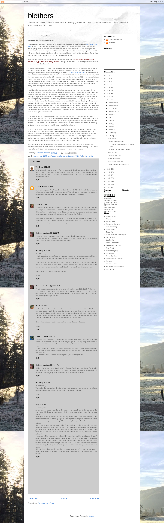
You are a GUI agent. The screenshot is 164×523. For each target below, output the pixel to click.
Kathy (38, 204)
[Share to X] (71, 153)
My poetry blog (111, 256)
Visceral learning (114, 158)
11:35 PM (56, 286)
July (110, 117)
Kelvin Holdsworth (112, 243)
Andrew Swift (110, 221)
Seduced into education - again (119, 149)
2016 (109, 87)
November (112, 105)
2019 (109, 78)
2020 (109, 75)
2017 (109, 84)
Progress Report (111, 264)
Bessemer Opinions (113, 224)
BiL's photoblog (111, 227)
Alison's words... (112, 216)
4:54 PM (56, 365)
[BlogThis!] (69, 153)
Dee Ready (39, 251)
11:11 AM (56, 233)
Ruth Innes (110, 269)
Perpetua (109, 261)
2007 (109, 181)
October (112, 108)
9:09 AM (50, 187)
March (111, 130)
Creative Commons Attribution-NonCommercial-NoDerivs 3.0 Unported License (111, 207)
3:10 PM (47, 251)
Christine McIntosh (43, 233)
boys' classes (52, 156)
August (111, 114)
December (112, 102)
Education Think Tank (75, 156)
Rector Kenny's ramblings (115, 266)
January (112, 136)
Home (64, 498)
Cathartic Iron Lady (114, 155)
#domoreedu (37, 156)
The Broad (39, 167)
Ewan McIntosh (41, 187)
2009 (109, 175)
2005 (109, 187)
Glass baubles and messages (118, 164)
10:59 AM (44, 306)
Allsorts (108, 219)
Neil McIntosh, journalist (114, 258)
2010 (109, 172)
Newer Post (33, 498)
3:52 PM (52, 336)
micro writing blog (112, 251)
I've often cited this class (76, 73)
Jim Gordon (110, 240)
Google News (110, 237)
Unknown (112, 43)
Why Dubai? (112, 138)
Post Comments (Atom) (46, 503)
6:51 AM (47, 167)
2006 (109, 184)
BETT (45, 156)
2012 (109, 100)
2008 (109, 178)
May (110, 123)
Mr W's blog (110, 253)
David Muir (110, 232)
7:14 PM (43, 405)
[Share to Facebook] (73, 153)
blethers (40, 16)
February (112, 133)
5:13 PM (47, 383)
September (113, 111)
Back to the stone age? (116, 161)
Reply (37, 180)
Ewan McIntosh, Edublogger (116, 235)
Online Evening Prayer (116, 141)
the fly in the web (42, 336)
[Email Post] (62, 153)
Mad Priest (110, 248)
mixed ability (88, 156)
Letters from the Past (113, 245)
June (110, 120)
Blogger (91, 516)
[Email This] (66, 153)
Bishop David (110, 229)
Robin (38, 306)
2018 (109, 81)
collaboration (62, 156)
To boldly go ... (113, 152)
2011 (109, 169)
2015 (109, 91)
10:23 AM (43, 204)
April (110, 126)
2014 (109, 94)
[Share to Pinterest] (75, 153)
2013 (109, 97)
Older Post (94, 498)
